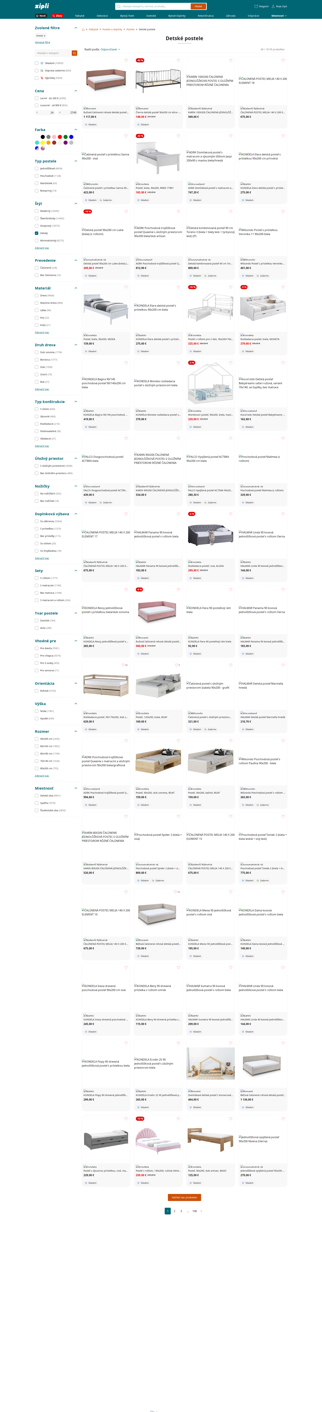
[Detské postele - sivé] (48, 137)
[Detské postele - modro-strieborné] (37, 148)
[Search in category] (74, 53)
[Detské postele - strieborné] (71, 142)
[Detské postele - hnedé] (54, 142)
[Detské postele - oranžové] (48, 142)
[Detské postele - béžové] (60, 142)
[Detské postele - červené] (60, 137)
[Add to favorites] (126, 60)
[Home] (42, 6)
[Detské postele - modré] (71, 137)
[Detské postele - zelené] (65, 137)
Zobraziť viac (42, 247)
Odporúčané (109, 49)
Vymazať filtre (42, 42)
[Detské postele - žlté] (43, 142)
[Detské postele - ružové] (54, 137)
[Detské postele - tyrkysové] (37, 142)
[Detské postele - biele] (37, 137)
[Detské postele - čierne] (43, 137)
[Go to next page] (201, 1211)
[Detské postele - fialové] (65, 142)
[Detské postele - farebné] (43, 148)
